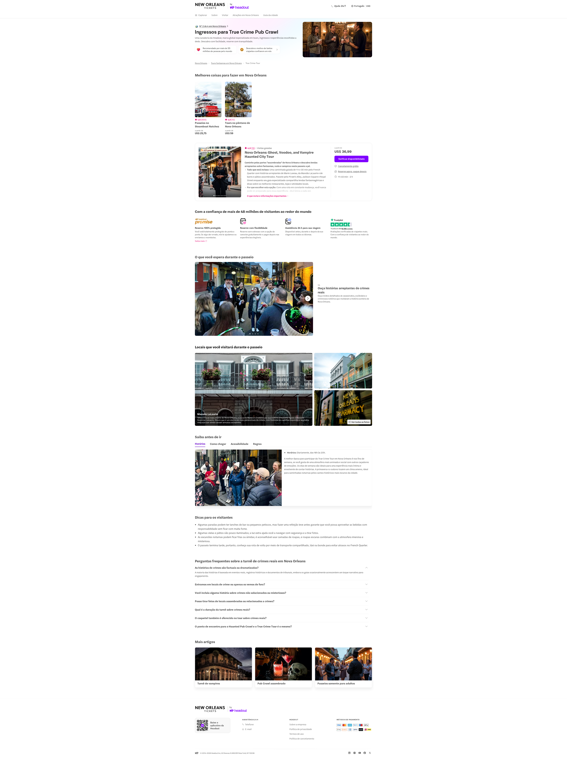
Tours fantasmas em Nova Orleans (226, 63)
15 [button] (253, 148)
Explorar (202, 15)
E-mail (248, 729)
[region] (283, 108)
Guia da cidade (270, 15)
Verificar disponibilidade (351, 158)
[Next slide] (237, 172)
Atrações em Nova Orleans (246, 15)
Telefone (249, 724)
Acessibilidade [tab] (239, 444)
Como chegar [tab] (218, 444)
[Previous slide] (202, 172)
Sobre (214, 15)
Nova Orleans (201, 63)
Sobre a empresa (297, 724)
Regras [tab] (257, 444)
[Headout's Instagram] (354, 753)
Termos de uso (296, 733)
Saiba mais (200, 240)
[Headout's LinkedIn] (349, 753)
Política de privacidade (300, 729)
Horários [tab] (200, 443)
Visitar (225, 15)
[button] (253, 389)
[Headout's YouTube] (360, 753)
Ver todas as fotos (360, 421)
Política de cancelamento (301, 738)
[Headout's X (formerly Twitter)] (370, 753)
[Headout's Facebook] (365, 753)
